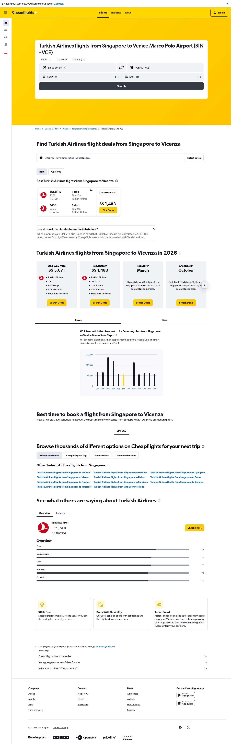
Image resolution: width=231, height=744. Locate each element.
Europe (48, 129)
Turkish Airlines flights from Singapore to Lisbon (119, 477)
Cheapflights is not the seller (55, 656)
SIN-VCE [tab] (121, 430)
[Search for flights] (5, 23)
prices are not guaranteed (104, 646)
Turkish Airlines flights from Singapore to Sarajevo (121, 482)
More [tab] (164, 320)
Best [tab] (41, 171)
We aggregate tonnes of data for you (59, 662)
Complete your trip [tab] (76, 455)
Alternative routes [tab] (49, 455)
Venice (65, 129)
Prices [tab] (78, 320)
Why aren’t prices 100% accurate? (58, 668)
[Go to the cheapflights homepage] (24, 12)
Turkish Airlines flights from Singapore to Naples (63, 482)
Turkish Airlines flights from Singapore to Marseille (64, 486)
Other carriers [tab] (101, 455)
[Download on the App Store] (186, 703)
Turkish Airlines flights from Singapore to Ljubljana (177, 472)
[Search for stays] (5, 30)
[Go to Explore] (5, 44)
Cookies (58, 3)
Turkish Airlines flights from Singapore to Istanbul (63, 472)
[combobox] (45, 59)
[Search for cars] (5, 37)
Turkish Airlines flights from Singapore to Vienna (63, 477)
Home (38, 129)
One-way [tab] (56, 171)
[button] (227, 3)
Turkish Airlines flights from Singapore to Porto (175, 477)
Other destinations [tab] (126, 455)
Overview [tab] (44, 513)
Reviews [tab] (60, 513)
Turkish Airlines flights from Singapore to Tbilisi (119, 486)
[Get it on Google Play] (186, 695)
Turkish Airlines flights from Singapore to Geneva (176, 482)
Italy (57, 129)
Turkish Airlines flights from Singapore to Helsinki (120, 472)
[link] (56, 302)
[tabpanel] (121, 366)
